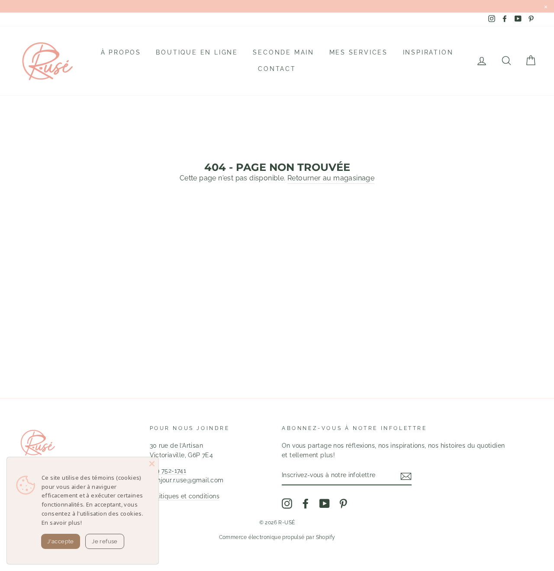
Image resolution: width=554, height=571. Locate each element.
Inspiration (428, 52)
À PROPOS (121, 52)
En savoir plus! (62, 522)
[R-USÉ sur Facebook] (305, 503)
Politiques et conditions (185, 496)
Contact (277, 68)
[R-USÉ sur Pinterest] (343, 503)
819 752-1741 (168, 470)
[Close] (152, 463)
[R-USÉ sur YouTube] (324, 503)
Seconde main (283, 52)
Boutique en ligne (197, 52)
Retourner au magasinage (330, 178)
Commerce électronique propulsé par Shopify (277, 537)
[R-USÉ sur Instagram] (287, 503)
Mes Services (358, 52)
